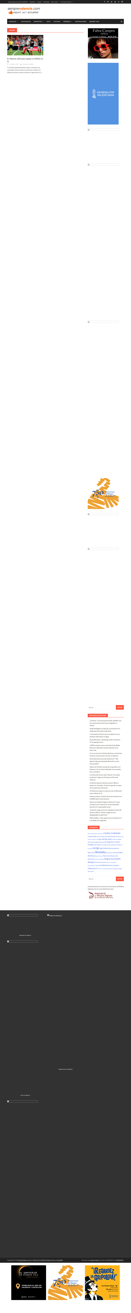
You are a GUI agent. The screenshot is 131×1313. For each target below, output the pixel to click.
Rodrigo (102, 859)
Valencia (104, 865)
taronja (98, 865)
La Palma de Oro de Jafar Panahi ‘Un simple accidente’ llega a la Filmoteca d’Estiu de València (105, 777)
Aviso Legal (54, 2)
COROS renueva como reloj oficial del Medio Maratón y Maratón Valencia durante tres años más (105, 747)
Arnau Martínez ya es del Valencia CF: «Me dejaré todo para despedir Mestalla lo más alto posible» (104, 761)
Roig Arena (109, 858)
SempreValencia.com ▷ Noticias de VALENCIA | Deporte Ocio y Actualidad (40, 1260)
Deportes (38, 21)
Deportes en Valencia (25, 935)
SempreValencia (91, 865)
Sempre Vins (94, 21)
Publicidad (46, 2)
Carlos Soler (92, 836)
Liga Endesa (104, 848)
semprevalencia (95, 1260)
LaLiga (95, 848)
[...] (41, 72)
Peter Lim (100, 856)
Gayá (100, 842)
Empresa (66, 21)
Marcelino (91, 853)
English (39, 2)
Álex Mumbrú (91, 871)
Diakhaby (114, 839)
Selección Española (111, 862)
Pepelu (96, 856)
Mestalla (100, 852)
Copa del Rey (102, 839)
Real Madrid (96, 859)
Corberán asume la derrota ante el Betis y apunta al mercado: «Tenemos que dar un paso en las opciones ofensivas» (106, 785)
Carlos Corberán (112, 833)
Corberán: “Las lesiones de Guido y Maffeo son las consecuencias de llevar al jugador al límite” (105, 723)
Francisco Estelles (27, 64)
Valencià (12, 21)
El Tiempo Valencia (66, 2)
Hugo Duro (111, 842)
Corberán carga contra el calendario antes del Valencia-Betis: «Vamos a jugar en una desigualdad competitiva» (105, 812)
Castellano (32, 2)
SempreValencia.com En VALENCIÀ (18, 2)
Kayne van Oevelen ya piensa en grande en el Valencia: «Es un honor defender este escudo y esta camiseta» (105, 769)
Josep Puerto (106, 845)
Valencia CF (93, 868)
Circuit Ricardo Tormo (113, 836)
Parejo (115, 853)
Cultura (56, 21)
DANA (110, 839)
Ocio (48, 21)
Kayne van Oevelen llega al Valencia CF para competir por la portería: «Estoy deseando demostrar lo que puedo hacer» (105, 804)
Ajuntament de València (97, 833)
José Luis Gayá (116, 845)
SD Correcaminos (100, 862)
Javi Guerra (98, 845)
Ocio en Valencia (25, 1095)
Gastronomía (80, 21)
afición (89, 833)
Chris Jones (101, 836)
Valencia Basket (114, 865)
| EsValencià (26, 21)
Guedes (104, 842)
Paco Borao (109, 853)
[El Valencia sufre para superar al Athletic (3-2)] (25, 45)
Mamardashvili (113, 848)
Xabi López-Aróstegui (117, 868)
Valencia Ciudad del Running (105, 868)
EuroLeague (95, 842)
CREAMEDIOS (120, 1260)
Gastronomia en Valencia (65, 1069)
